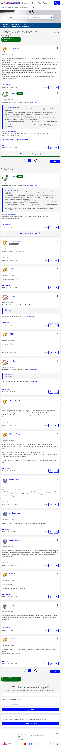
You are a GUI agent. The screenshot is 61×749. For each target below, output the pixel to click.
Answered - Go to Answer (11, 39)
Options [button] (54, 32)
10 (5, 504)
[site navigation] (2, 3)
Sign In (57, 3)
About (45, 3)
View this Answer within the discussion (15, 139)
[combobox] (34, 17)
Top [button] (57, 733)
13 (5, 596)
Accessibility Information (37, 735)
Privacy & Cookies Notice (22, 735)
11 (5, 531)
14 (5, 630)
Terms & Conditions (38, 733)
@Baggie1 (8, 310)
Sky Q (30, 11)
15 (5, 663)
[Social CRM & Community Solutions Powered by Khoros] (54, 743)
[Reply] (56, 87)
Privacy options (22, 733)
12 (5, 565)
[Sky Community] (12, 3)
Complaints (21, 737)
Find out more (33, 102)
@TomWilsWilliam (10, 107)
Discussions (26, 3)
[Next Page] (35, 160)
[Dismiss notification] (34, 7)
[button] (57, 48)
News (34, 3)
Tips (39, 3)
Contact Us (40, 737)
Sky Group (20, 739)
